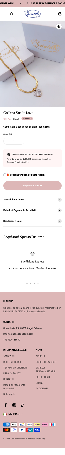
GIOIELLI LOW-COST (46, 362)
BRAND (39, 382)
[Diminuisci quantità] (8, 141)
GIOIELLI (40, 356)
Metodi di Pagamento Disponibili (14, 386)
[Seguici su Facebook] (5, 405)
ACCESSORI (42, 388)
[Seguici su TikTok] (22, 405)
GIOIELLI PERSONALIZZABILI (46, 369)
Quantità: (8, 134)
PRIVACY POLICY (11, 373)
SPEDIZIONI (9, 356)
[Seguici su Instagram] (14, 405)
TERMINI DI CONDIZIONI (15, 367)
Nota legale (9, 394)
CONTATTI (8, 379)
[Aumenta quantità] (20, 141)
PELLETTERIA (43, 377)
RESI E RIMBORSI (12, 362)
